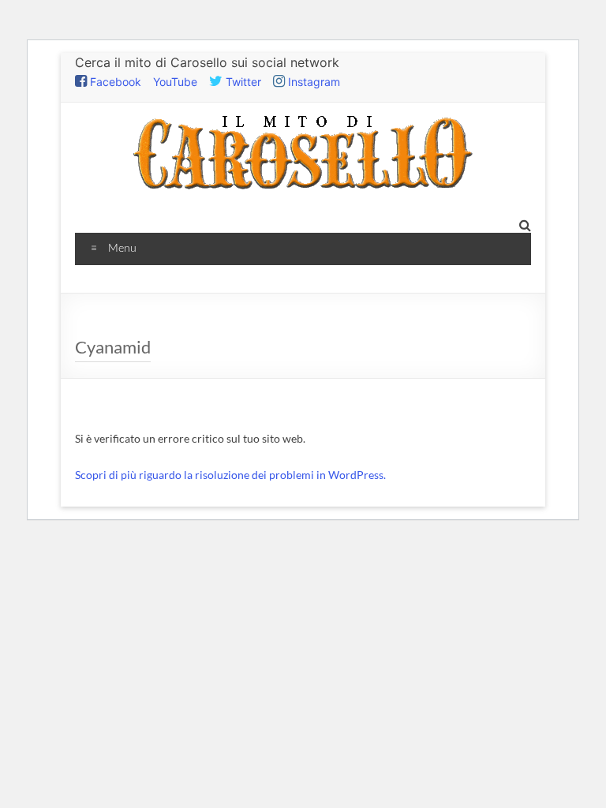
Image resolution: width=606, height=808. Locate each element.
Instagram (312, 81)
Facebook (114, 81)
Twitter (242, 81)
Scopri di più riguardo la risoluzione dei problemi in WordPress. (230, 474)
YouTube (175, 81)
